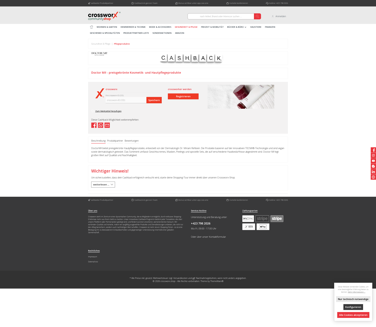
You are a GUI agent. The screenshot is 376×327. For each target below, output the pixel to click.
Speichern (154, 100)
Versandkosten (180, 278)
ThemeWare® (217, 281)
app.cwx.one (202, 3)
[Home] (91, 27)
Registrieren (183, 96)
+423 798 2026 (200, 223)
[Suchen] (257, 16)
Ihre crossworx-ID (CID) (115, 95)
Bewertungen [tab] (132, 140)
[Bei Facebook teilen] (94, 125)
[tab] (98, 140)
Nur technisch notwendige (353, 299)
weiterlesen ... (101, 184)
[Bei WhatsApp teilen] (100, 125)
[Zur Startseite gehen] (104, 16)
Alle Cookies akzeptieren (353, 315)
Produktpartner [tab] (115, 140)
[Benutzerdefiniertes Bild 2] (248, 226)
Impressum (92, 256)
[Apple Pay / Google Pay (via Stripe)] (248, 218)
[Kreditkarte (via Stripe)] (262, 218)
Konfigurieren (353, 307)
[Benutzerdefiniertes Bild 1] (277, 218)
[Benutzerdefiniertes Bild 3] (263, 226)
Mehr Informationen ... (356, 292)
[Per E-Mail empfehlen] (107, 125)
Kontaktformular (217, 236)
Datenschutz (93, 261)
